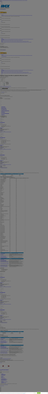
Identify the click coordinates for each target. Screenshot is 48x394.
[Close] (47, 393)
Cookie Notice (24, 393)
